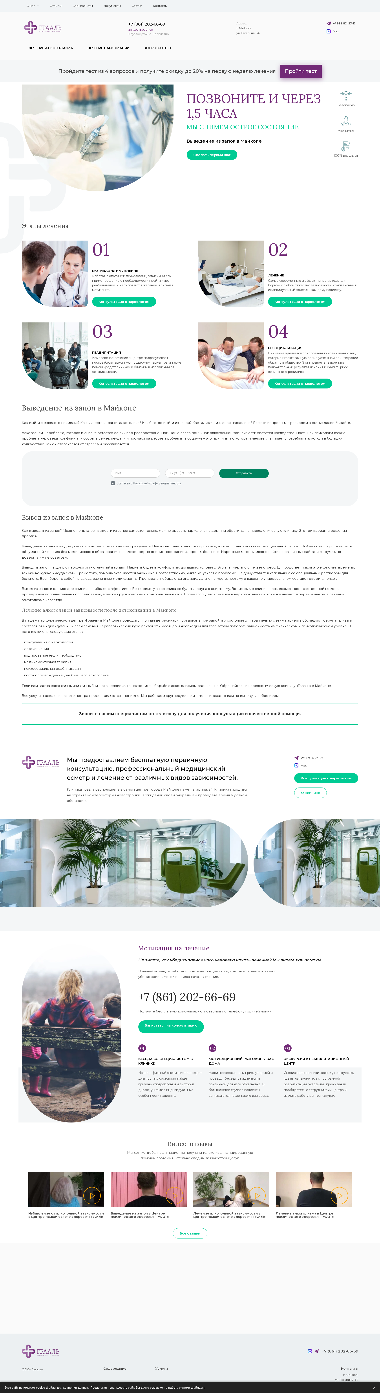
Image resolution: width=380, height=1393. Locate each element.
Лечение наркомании (108, 48)
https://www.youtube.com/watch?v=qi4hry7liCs (66, 1189)
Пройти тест (301, 71)
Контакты (160, 5)
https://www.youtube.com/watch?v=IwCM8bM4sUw (149, 1189)
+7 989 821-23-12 (344, 23)
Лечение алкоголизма (50, 48)
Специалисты (83, 5)
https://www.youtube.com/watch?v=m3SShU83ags (231, 1189)
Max (336, 31)
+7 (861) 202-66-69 (146, 24)
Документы (112, 5)
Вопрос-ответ (158, 48)
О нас (31, 5)
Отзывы (56, 5)
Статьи (137, 5)
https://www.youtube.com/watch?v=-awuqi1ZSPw (314, 1189)
